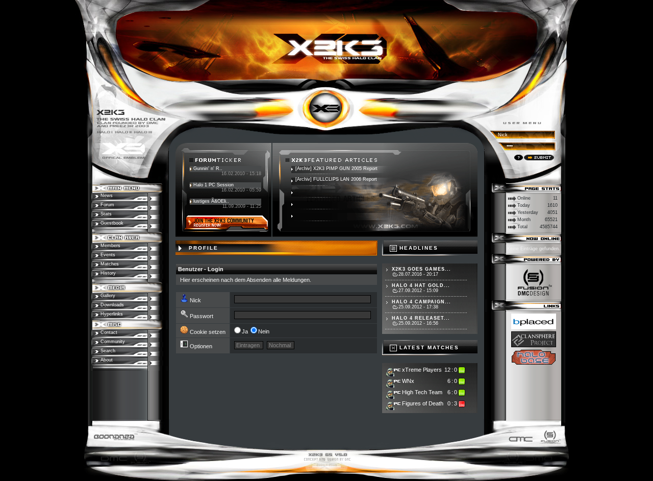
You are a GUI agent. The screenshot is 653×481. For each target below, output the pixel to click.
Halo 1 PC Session (213, 184)
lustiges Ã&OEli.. (211, 201)
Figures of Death (422, 403)
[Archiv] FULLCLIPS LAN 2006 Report (336, 179)
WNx (408, 381)
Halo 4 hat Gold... (421, 285)
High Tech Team (422, 392)
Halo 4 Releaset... (421, 318)
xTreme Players (422, 370)
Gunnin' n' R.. (207, 168)
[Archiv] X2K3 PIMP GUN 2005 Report (336, 168)
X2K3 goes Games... (421, 269)
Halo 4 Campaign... (421, 301)
